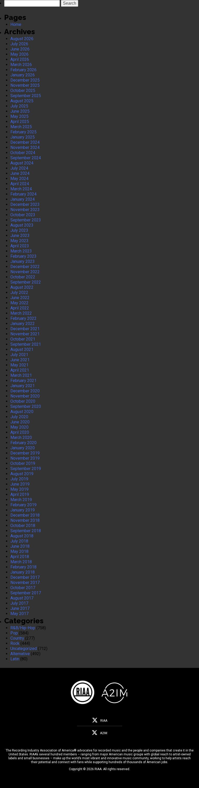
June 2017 (20, 608)
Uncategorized (23, 648)
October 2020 (22, 401)
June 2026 (20, 49)
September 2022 (25, 282)
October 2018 (22, 525)
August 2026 (21, 38)
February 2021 (23, 380)
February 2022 (23, 318)
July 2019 (19, 478)
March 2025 (21, 126)
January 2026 (22, 75)
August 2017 (21, 598)
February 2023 (23, 256)
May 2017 (19, 613)
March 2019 (21, 499)
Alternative (20, 653)
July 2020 (19, 416)
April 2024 (19, 183)
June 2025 (20, 111)
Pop (14, 633)
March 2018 (21, 561)
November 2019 (25, 458)
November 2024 (25, 147)
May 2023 (19, 240)
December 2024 (25, 142)
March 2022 (21, 313)
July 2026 (19, 43)
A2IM (103, 733)
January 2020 (22, 447)
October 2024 (22, 152)
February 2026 (23, 69)
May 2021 (19, 365)
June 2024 (20, 173)
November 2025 (25, 85)
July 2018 (19, 541)
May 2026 (19, 54)
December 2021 (25, 328)
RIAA (103, 720)
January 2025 (22, 137)
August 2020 (21, 411)
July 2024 (19, 168)
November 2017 (25, 582)
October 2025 (22, 90)
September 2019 (25, 468)
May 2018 (19, 551)
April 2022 (19, 308)
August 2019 (21, 473)
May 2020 (19, 427)
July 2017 (19, 603)
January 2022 (22, 323)
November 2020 (25, 396)
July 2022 (19, 292)
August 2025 (21, 100)
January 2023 (22, 261)
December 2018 (25, 515)
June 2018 (20, 546)
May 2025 (19, 116)
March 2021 (21, 375)
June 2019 (20, 484)
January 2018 (22, 572)
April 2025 (19, 121)
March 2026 (21, 64)
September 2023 (25, 220)
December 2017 (25, 577)
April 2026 (19, 59)
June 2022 (20, 297)
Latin (14, 658)
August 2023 (21, 225)
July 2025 (19, 106)
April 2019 (19, 494)
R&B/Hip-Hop (22, 627)
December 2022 (25, 266)
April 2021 (19, 370)
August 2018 (21, 535)
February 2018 (23, 567)
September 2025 (25, 95)
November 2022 (25, 271)
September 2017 (25, 592)
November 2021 (25, 333)
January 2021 (22, 385)
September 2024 (25, 157)
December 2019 (25, 453)
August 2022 (21, 287)
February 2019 (23, 504)
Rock (14, 643)
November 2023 (25, 209)
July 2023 (19, 230)
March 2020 (21, 437)
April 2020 (19, 432)
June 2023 (20, 235)
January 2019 (22, 510)
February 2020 (23, 442)
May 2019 (19, 489)
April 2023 (19, 245)
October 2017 (22, 587)
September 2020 (25, 406)
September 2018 (25, 530)
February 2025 (23, 131)
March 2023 (21, 251)
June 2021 (20, 359)
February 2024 (23, 194)
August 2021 (21, 349)
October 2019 (22, 463)
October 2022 (22, 276)
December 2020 (25, 390)
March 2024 (21, 188)
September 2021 (25, 344)
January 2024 (22, 199)
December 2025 (25, 80)
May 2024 (19, 178)
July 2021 (19, 354)
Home (15, 24)
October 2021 (22, 339)
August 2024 (21, 163)
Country (17, 638)
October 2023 (22, 214)
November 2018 (25, 520)
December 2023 (25, 204)
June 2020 (20, 422)
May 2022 (19, 302)
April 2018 (19, 556)
